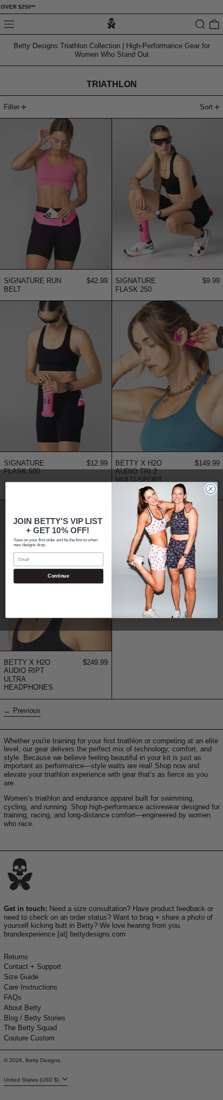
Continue (58, 576)
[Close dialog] (210, 489)
